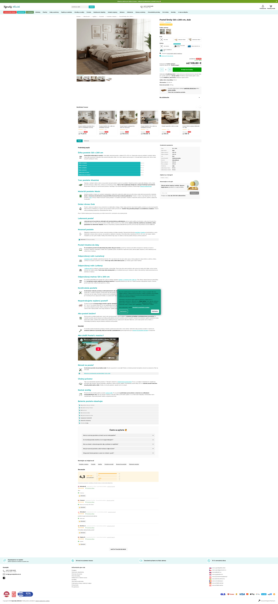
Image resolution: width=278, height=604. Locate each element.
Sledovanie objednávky (78, 572)
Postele (93, 464)
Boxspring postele (121, 464)
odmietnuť (139, 304)
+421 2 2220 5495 (11, 570)
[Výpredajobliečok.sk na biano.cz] (14, 594)
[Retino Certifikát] (25, 594)
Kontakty (74, 579)
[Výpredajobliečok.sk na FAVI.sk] (6, 594)
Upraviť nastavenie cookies (42, 601)
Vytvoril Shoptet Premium (268, 601)
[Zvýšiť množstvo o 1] (170, 69)
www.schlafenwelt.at (217, 585)
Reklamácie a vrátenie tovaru (79, 577)
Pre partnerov (75, 587)
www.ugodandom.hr (217, 574)
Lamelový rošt (88, 259)
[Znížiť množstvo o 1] (162, 69)
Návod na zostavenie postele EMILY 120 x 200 (97, 373)
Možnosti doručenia (167, 56)
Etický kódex (75, 585)
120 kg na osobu (176, 158)
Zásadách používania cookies (140, 307)
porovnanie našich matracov (174, 53)
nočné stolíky (172, 90)
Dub (173, 150)
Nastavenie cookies (147, 302)
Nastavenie (123, 311)
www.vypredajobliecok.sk (218, 568)
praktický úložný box (190, 88)
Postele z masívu (83, 464)
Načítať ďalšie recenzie (118, 549)
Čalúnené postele (134, 464)
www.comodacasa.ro (217, 581)
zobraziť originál (111, 486)
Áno (173, 156)
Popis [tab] (79, 140)
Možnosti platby (76, 576)
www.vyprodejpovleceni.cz (219, 570)
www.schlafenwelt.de (217, 583)
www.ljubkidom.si (216, 572)
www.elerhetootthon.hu (218, 578)
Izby (173, 165)
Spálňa (100, 464)
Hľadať (92, 7)
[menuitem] (10, 12)
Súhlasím (155, 311)
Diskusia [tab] (86, 140)
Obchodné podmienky (78, 581)
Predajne (74, 570)
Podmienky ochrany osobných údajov (82, 583)
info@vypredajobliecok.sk (13, 574)
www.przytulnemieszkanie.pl (219, 576)
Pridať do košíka (187, 69)
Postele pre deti (109, 464)
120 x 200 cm (175, 160)
